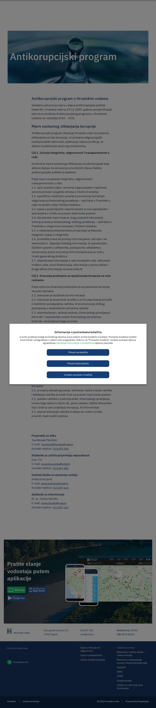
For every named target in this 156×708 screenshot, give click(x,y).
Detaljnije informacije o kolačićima (74, 342)
